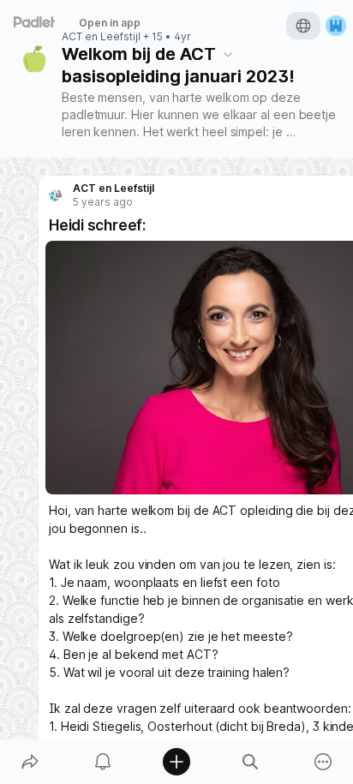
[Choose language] (303, 25)
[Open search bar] (250, 762)
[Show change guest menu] (336, 26)
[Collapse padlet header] (228, 54)
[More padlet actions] (323, 762)
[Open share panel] (30, 762)
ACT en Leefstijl (101, 37)
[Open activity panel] (103, 762)
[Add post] (176, 762)
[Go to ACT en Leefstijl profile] (55, 195)
